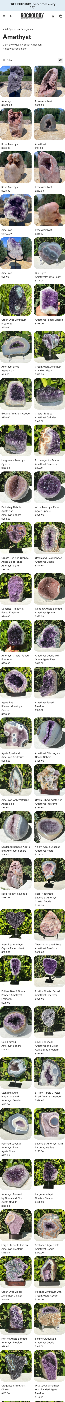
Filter (9, 60)
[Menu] (4, 16)
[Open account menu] (53, 16)
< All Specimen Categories (18, 29)
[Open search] (11, 16)
